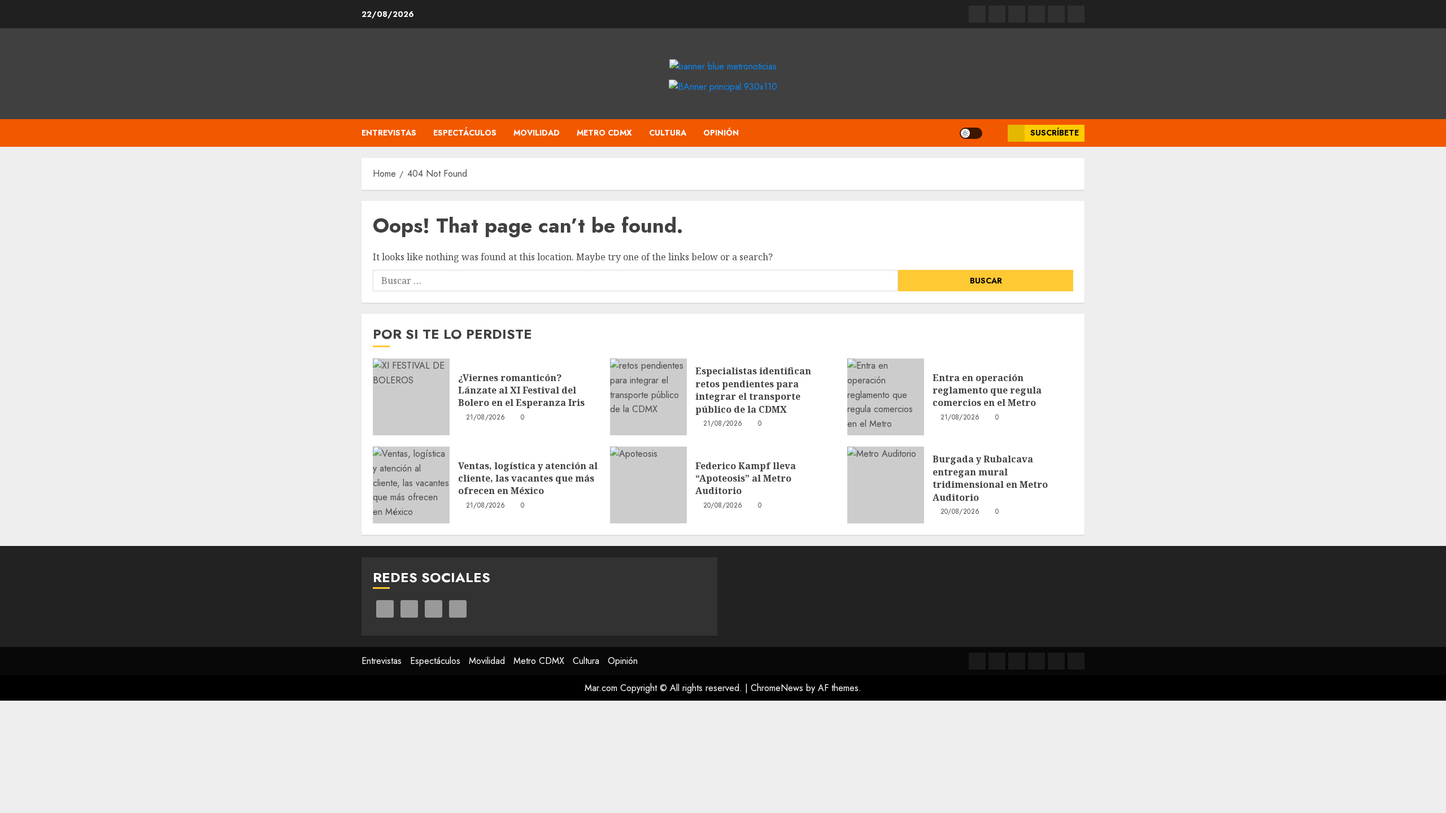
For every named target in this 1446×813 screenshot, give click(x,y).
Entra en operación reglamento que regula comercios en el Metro (987, 390)
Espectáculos (464, 132)
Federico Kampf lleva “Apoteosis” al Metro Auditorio (745, 478)
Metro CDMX (604, 132)
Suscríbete (1054, 132)
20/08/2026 (723, 505)
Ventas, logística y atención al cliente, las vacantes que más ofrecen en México (528, 478)
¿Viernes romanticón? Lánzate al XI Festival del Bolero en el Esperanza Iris (521, 390)
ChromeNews (777, 687)
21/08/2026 (486, 417)
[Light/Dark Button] (971, 133)
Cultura (667, 132)
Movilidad (536, 132)
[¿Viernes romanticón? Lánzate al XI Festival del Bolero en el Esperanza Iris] (411, 397)
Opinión (721, 132)
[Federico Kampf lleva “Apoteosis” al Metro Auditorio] (648, 485)
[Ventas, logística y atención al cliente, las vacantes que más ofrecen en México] (411, 485)
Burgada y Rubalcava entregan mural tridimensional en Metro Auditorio (990, 478)
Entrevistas (389, 132)
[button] (995, 133)
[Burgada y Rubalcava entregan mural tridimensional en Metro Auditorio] (885, 485)
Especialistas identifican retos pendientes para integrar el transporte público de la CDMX (753, 390)
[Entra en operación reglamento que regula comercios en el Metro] (885, 397)
